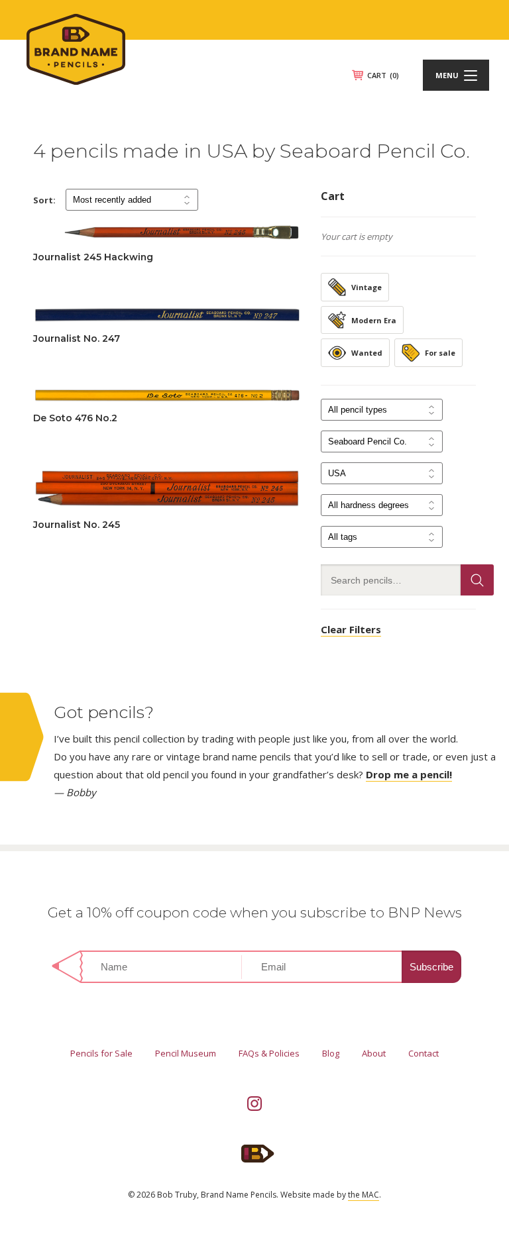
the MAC (363, 1194)
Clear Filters (351, 629)
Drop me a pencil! (409, 774)
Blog (330, 1053)
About (374, 1053)
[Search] (477, 579)
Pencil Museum (185, 1053)
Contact (423, 1053)
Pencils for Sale (101, 1053)
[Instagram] (254, 1103)
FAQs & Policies (269, 1053)
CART (383, 75)
